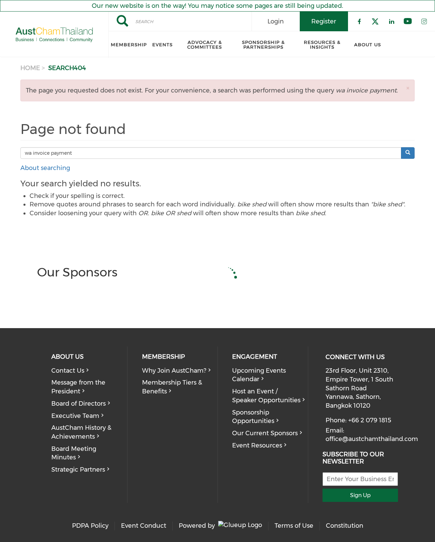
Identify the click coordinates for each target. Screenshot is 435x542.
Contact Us (67, 370)
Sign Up (360, 495)
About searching (45, 168)
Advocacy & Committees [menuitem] (204, 44)
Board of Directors (78, 403)
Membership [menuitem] (129, 44)
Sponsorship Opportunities (253, 417)
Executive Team (75, 416)
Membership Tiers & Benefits (172, 387)
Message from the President (78, 387)
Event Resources (257, 445)
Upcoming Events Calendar (259, 375)
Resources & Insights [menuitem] (322, 44)
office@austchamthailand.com (372, 439)
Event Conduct (143, 525)
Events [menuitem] (162, 44)
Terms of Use (294, 525)
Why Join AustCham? (174, 370)
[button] (408, 87)
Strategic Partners (78, 469)
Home (30, 68)
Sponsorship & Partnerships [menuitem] (263, 44)
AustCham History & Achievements (81, 432)
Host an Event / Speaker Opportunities (266, 396)
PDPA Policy (90, 525)
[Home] (54, 35)
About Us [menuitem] (367, 44)
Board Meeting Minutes (73, 453)
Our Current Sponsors (265, 433)
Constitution (344, 525)
